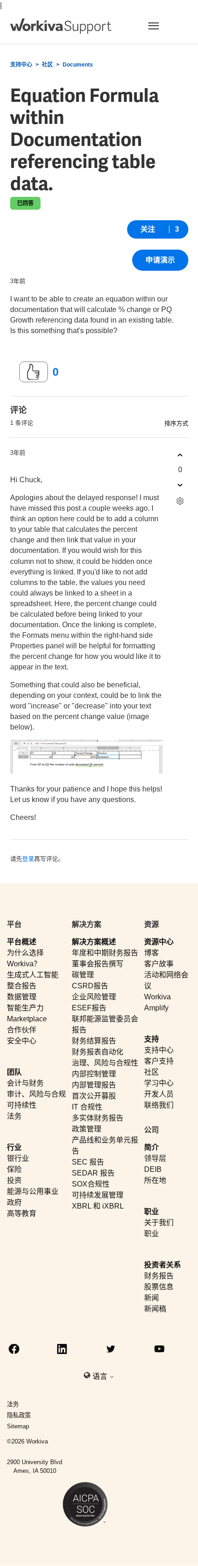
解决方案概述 (94, 942)
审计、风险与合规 (36, 1094)
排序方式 (176, 423)
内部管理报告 (94, 1085)
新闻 (151, 1298)
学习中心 (159, 1083)
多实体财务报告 (97, 1118)
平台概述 (21, 942)
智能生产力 (25, 1008)
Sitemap (18, 1426)
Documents (78, 64)
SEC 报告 (88, 1162)
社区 (47, 64)
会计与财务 (25, 1083)
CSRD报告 (90, 986)
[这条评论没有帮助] (180, 485)
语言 (101, 1376)
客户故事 (159, 964)
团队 (14, 1072)
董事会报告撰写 (97, 964)
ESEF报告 (89, 1008)
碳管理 (83, 975)
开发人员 (159, 1094)
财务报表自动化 (97, 1052)
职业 (151, 1211)
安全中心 (21, 1041)
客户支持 (159, 1061)
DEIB (153, 1169)
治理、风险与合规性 (105, 1063)
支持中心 (21, 64)
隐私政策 (19, 1415)
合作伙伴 (21, 1030)
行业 (14, 1147)
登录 (28, 858)
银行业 (18, 1158)
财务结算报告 (94, 1041)
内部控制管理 (94, 1074)
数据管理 (21, 997)
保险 (14, 1169)
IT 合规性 (87, 1107)
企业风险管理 (94, 997)
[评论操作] (180, 501)
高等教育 (21, 1213)
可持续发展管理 (97, 1195)
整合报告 (21, 986)
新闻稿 (155, 1309)
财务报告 (159, 1276)
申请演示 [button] (160, 260)
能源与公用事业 (32, 1191)
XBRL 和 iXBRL (98, 1206)
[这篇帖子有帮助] (33, 372)
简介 (151, 1147)
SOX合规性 (91, 1184)
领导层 (155, 1158)
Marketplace (27, 1019)
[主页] (60, 26)
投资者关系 (162, 1265)
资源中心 (159, 942)
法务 (14, 1116)
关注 (147, 229)
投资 (14, 1180)
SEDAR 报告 (93, 1173)
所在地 (155, 1180)
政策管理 (86, 1129)
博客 (151, 953)
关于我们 (159, 1222)
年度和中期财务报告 (105, 953)
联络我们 (159, 1105)
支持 (151, 1039)
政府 (14, 1202)
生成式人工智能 (32, 975)
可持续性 (21, 1105)
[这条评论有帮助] (180, 455)
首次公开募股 (94, 1096)
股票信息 (159, 1287)
